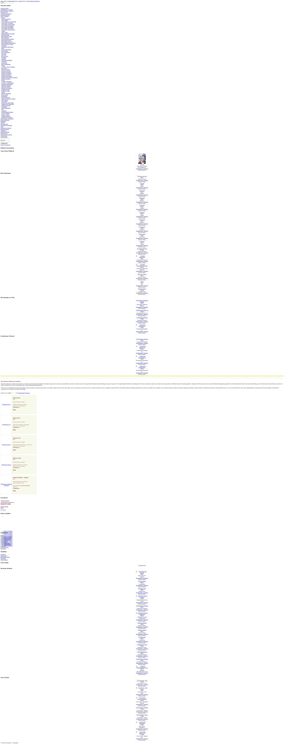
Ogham (3, 92)
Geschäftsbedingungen (6, 538)
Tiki (2, 109)
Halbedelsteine (4, 542)
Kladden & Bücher (5, 132)
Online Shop (11, 1)
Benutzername (4, 137)
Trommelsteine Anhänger (7, 112)
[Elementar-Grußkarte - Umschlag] (6, 484)
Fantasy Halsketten (5, 120)
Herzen (3, 65)
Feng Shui (3, 53)
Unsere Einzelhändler (6, 544)
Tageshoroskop (4, 559)
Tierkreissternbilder (5, 108)
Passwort (3, 140)
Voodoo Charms (5, 114)
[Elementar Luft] (6, 424)
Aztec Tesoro (4, 32)
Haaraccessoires (4, 124)
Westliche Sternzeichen (6, 117)
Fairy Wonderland (5, 52)
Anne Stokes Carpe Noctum (8, 24)
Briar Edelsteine (5, 37)
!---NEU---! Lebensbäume (7, 83)
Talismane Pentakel (6, 105)
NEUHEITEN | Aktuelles (7, 9)
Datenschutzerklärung (6, 539)
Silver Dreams (4, 100)
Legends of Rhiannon (6, 81)
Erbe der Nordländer (6, 49)
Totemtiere (3, 110)
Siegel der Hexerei (5, 97)
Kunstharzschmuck (5, 15)
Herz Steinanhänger (6, 64)
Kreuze (3, 80)
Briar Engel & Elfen (6, 40)
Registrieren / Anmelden (6, 536)
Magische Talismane (6, 85)
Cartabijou (3, 45)
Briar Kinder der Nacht (6, 41)
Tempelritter (4, 106)
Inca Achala (4, 68)
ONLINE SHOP (5, 8)
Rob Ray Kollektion (6, 93)
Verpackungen (4, 136)
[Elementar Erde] (6, 404)
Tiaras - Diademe (5, 16)
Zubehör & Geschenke (6, 128)
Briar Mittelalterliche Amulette (8, 43)
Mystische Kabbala (5, 87)
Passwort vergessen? (5, 145)
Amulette (20, 1)
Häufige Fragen (4, 540)
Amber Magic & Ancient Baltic (8, 21)
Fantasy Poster (4, 133)
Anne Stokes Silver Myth (7, 28)
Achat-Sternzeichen (6, 19)
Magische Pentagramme (7, 84)
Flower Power (4, 56)
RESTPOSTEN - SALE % (7, 11)
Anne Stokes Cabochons (7, 23)
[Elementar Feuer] (6, 444)
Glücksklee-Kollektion (6, 60)
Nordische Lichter (5, 91)
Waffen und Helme (5, 116)
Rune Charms (4, 94)
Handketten (3, 121)
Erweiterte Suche (5, 547)
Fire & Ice (3, 55)
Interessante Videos (5, 557)
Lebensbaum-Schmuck (6, 13)
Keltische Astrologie (6, 72)
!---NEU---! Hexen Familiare (8, 67)
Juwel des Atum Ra (6, 71)
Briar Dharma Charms (6, 36)
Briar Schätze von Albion (7, 44)
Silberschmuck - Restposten (7, 118)
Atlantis (3, 31)
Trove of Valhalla (5, 113)
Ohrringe (3, 122)
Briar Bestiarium (5, 35)
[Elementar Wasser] (6, 464)
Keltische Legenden (6, 75)
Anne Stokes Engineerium (7, 25)
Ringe (2, 126)
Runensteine (4, 96)
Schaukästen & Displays (6, 134)
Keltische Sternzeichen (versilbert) (9, 77)
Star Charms (4, 101)
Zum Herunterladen (5, 543)
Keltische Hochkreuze (6, 73)
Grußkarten (3, 130)
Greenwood (4, 63)
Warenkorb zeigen (5, 500)
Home (2, 1)
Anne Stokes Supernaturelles (8, 29)
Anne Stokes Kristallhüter (7, 27)
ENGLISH (3, 548)
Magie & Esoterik (5, 129)
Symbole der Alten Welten (7, 102)
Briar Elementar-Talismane (33, 1)
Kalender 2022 (4, 12)
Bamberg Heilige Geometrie (8, 33)
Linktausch (3, 554)
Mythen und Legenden (6, 88)
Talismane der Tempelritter (7, 104)
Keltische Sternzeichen (6, 76)
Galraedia (3, 59)
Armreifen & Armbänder (6, 125)
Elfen (2, 48)
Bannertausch (4, 555)
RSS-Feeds (3, 558)
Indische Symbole (5, 69)
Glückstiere (4, 61)
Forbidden (3, 57)
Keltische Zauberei (5, 79)
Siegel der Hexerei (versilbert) (8, 98)
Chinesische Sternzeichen (7, 47)
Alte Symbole (4, 20)
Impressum (3, 546)
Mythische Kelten (5, 89)
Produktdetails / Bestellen (142, 168)
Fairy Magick (4, 51)
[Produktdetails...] (16, 407)
